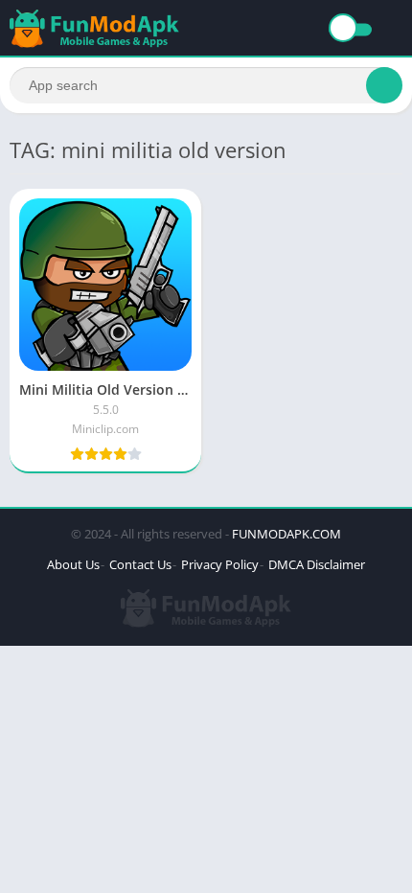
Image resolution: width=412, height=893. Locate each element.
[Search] (384, 85)
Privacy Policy (220, 564)
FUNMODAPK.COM (286, 533)
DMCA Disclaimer (316, 564)
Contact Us (140, 564)
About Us (73, 564)
